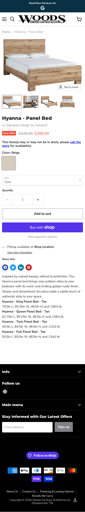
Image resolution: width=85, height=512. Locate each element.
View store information (19, 252)
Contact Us (28, 491)
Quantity (7, 190)
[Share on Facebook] (5, 267)
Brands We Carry (42, 496)
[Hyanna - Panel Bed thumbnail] (11, 101)
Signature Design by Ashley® (26, 125)
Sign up (64, 427)
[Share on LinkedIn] (21, 267)
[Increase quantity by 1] (38, 199)
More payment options (42, 237)
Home (6, 32)
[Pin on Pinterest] (29, 267)
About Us (12, 491)
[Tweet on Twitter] (13, 267)
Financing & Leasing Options (57, 491)
